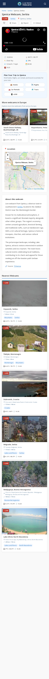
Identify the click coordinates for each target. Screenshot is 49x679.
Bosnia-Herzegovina (12, 500)
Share (14, 23)
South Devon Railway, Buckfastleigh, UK (13, 128)
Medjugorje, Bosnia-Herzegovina (17, 489)
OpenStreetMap (39, 189)
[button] (24, 168)
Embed (38, 23)
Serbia (10, 11)
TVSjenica (17, 266)
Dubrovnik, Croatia (11, 399)
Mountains (8, 317)
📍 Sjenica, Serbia (24, 18)
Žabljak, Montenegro (12, 354)
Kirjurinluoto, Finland (40, 127)
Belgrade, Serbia (10, 444)
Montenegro (9, 363)
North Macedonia (25, 545)
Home (4, 11)
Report (26, 23)
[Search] (45, 4)
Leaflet (29, 189)
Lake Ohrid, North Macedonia (16, 537)
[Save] (4, 23)
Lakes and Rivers (11, 453)
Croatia (7, 408)
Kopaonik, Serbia (11, 309)
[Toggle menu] (4, 4)
